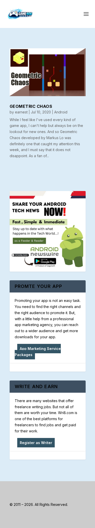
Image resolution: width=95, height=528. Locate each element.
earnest (21, 112)
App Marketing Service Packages (38, 351)
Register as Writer (36, 443)
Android (60, 112)
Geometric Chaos (31, 106)
